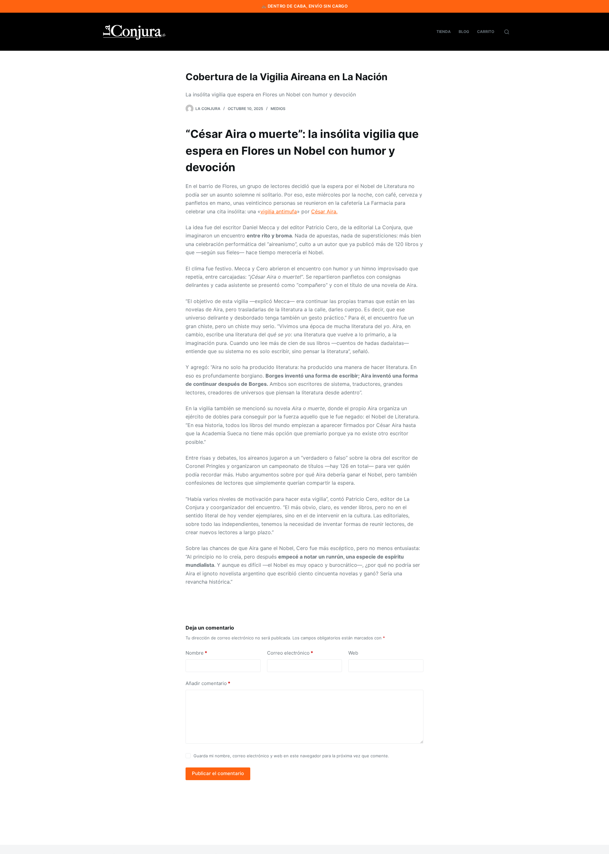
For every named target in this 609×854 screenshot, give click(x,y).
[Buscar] (506, 31)
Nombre (196, 653)
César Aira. (324, 211)
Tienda (443, 31)
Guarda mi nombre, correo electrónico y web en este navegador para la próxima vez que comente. (291, 755)
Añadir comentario (208, 683)
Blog (464, 31)
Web (353, 653)
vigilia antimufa (278, 211)
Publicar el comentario (218, 773)
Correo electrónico (290, 653)
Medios (278, 108)
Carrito (485, 31)
